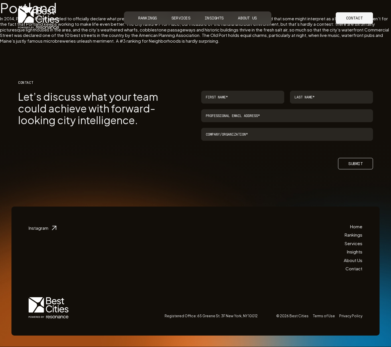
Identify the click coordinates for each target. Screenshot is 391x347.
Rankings (147, 18)
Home (356, 226)
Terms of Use (324, 316)
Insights (214, 18)
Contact (354, 18)
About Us (247, 18)
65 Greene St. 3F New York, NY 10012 (227, 316)
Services (180, 18)
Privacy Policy (350, 316)
